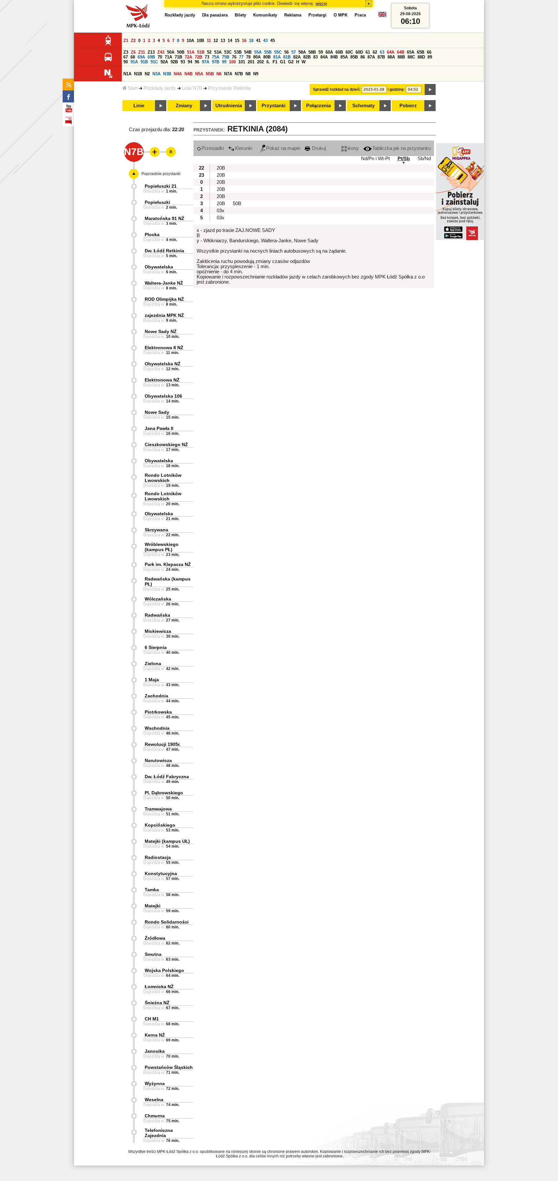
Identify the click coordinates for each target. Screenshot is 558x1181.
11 (209, 40)
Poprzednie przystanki (161, 174)
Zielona (153, 663)
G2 (291, 61)
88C (411, 57)
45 (272, 40)
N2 (147, 73)
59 (320, 52)
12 (215, 40)
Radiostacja (158, 857)
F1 (275, 61)
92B (174, 61)
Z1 (125, 40)
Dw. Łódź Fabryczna (167, 776)
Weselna (154, 1099)
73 (207, 57)
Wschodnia (157, 728)
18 (251, 40)
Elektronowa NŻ (162, 379)
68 (132, 57)
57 (293, 52)
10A (190, 40)
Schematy (363, 105)
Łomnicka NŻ (159, 986)
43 (265, 40)
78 (248, 57)
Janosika (155, 1051)
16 (244, 40)
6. (268, 61)
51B (200, 52)
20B (221, 168)
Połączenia (318, 105)
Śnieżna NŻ (157, 1002)
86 (362, 57)
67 (125, 57)
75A (215, 57)
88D (421, 57)
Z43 (160, 52)
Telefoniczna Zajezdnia (159, 1133)
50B (180, 52)
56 (286, 52)
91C (154, 61)
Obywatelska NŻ (163, 363)
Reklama (292, 15)
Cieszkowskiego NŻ (166, 444)
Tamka (152, 889)
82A (297, 57)
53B (238, 52)
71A (168, 57)
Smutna (153, 954)
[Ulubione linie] (153, 152)
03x (220, 210)
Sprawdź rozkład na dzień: (337, 89)
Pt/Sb (404, 158)
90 (125, 61)
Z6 (133, 52)
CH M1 (152, 1018)
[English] (382, 16)
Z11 (141, 52)
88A (391, 57)
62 (375, 52)
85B (354, 57)
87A (371, 57)
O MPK (340, 15)
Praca (360, 15)
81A (277, 57)
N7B (239, 73)
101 (241, 61)
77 (241, 57)
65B (420, 52)
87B (381, 57)
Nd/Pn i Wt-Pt (375, 158)
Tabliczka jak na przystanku (401, 148)
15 (237, 40)
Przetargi (317, 15)
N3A (156, 73)
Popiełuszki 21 (161, 186)
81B (287, 57)
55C (278, 52)
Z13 (151, 52)
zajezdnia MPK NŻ (164, 315)
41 (258, 40)
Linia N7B (192, 88)
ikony (353, 148)
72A (188, 57)
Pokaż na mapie (283, 148)
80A (257, 57)
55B (268, 52)
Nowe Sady (157, 412)
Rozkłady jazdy (159, 88)
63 (382, 52)
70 (160, 57)
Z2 (133, 40)
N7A (228, 73)
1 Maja (152, 679)
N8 (248, 73)
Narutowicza (158, 760)
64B (400, 52)
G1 (282, 61)
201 (251, 61)
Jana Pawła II (159, 428)
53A (218, 52)
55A (258, 52)
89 (430, 57)
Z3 (125, 52)
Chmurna (155, 1115)
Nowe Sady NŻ (161, 331)
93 (183, 61)
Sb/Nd (424, 158)
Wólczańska (158, 598)
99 (224, 61)
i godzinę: (396, 89)
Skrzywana (156, 529)
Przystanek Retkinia (229, 88)
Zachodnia (156, 695)
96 (197, 61)
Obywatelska (159, 266)
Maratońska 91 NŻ (164, 218)
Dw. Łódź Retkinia (164, 250)
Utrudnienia (228, 105)
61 (368, 52)
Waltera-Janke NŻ (164, 283)
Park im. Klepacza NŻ (168, 564)
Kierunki (243, 148)
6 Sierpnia (156, 647)
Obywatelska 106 (163, 396)
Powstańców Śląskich (169, 1067)
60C (349, 52)
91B (144, 61)
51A (190, 52)
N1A (127, 73)
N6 (219, 73)
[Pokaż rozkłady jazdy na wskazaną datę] (430, 89)
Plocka (152, 234)
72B (198, 57)
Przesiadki (213, 148)
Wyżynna (155, 1083)
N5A (199, 73)
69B (151, 57)
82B (307, 57)
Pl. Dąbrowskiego (164, 792)
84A (324, 57)
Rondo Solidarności (167, 922)
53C (228, 52)
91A (134, 61)
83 (315, 57)
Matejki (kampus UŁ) (167, 841)
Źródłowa (155, 938)
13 (223, 40)
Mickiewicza (158, 631)
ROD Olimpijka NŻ (164, 299)
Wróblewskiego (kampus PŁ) (162, 547)
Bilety (240, 15)
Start (133, 88)
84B (334, 57)
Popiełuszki (157, 202)
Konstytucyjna (161, 873)
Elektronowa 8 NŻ (164, 347)
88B (401, 57)
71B (178, 57)
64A (390, 52)
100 (232, 61)
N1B (138, 73)
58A (302, 52)
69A (141, 57)
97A (205, 61)
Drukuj (318, 148)
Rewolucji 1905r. (163, 744)
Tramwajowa (158, 808)
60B (339, 52)
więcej (321, 3)
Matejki (152, 905)
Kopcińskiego (160, 825)
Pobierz (408, 105)
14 (230, 40)
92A (164, 61)
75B (225, 57)
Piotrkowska (158, 712)
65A (410, 52)
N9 (255, 73)
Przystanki (273, 105)
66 (429, 52)
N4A (178, 73)
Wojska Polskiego (164, 970)
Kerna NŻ (155, 1035)
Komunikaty (265, 15)
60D (359, 52)
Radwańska (157, 615)
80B (267, 57)
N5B (210, 73)
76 (234, 57)
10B (200, 40)
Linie (138, 105)
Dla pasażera (215, 15)
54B (248, 52)
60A (329, 52)
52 (209, 52)
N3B (167, 73)
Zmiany (184, 105)
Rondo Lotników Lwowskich (163, 478)
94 (190, 61)
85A (344, 57)
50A (170, 52)
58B (312, 52)
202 (260, 61)
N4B (188, 73)
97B (215, 61)
